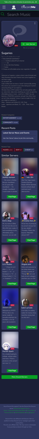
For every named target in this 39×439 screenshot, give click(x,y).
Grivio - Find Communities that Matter (15, 410)
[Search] (2, 14)
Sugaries (7, 53)
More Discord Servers (19, 377)
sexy (19, 150)
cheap (29, 150)
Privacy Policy (31, 410)
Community (10, 122)
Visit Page (12, 197)
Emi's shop (6, 221)
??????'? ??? (6, 307)
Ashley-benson (8, 177)
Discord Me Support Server (22, 408)
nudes (7, 150)
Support (32, 413)
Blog (27, 413)
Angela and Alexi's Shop (27, 265)
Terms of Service (9, 413)
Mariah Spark (8, 351)
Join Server (30, 44)
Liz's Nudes (7, 264)
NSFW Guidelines (20, 413)
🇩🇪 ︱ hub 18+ (28, 177)
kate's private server (27, 309)
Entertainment (12, 118)
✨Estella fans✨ (29, 221)
